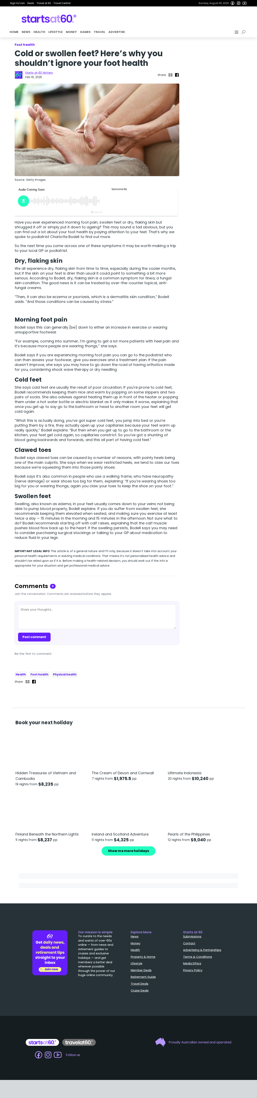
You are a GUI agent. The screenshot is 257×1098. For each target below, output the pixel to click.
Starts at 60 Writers (39, 73)
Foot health (39, 674)
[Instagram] (238, 3)
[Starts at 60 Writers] (19, 75)
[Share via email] (170, 75)
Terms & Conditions (197, 957)
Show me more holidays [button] (128, 851)
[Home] (49, 19)
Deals (30, 3)
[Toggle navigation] (237, 32)
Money (71, 32)
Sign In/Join (17, 3)
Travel (99, 32)
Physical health (64, 674)
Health (39, 32)
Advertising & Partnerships (202, 950)
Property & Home (143, 957)
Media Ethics (192, 963)
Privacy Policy (192, 970)
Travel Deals (139, 984)
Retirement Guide (143, 977)
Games (85, 32)
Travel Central (61, 3)
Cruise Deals (140, 991)
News (26, 32)
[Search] (244, 32)
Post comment (34, 637)
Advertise (116, 32)
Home (14, 32)
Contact (189, 943)
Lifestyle (55, 32)
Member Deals (141, 970)
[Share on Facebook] (176, 75)
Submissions (192, 937)
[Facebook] (232, 3)
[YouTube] (244, 3)
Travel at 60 (44, 3)
